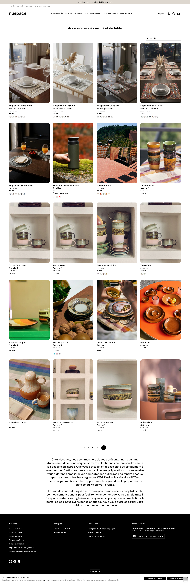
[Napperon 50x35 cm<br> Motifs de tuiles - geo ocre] (24, 117)
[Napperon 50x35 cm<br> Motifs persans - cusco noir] (109, 117)
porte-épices (55, 502)
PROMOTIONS (126, 13)
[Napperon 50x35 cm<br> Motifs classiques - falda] (65, 117)
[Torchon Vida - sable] (98, 194)
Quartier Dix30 (59, 532)
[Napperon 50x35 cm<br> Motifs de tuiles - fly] (16, 117)
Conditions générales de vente (22, 551)
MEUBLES (81, 13)
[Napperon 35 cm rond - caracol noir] (21, 194)
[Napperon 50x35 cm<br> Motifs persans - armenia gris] (101, 117)
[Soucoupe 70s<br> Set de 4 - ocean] (54, 354)
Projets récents (94, 532)
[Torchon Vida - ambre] (101, 194)
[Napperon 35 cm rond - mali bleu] (24, 194)
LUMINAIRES (95, 13)
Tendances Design (17, 540)
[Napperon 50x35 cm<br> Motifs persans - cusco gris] (106, 117)
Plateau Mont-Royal (61, 529)
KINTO (133, 477)
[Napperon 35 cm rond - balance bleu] (10, 194)
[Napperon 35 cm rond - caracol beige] (19, 194)
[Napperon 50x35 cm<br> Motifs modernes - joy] (155, 117)
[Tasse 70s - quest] (144, 274)
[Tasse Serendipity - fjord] (106, 274)
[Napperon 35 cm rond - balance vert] (16, 194)
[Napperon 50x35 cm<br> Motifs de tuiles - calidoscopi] (13, 117)
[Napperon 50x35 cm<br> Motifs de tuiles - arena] (10, 117)
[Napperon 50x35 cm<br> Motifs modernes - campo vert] (147, 117)
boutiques (29, 6)
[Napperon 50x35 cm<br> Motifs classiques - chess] (57, 117)
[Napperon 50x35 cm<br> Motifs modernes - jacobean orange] (153, 117)
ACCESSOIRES (110, 13)
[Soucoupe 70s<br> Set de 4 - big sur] (60, 354)
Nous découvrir (15, 536)
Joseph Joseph (132, 491)
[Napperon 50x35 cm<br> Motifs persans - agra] (98, 117)
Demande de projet (96, 536)
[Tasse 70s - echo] (142, 274)
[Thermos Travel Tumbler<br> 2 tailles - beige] (57, 197)
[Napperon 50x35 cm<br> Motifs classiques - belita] (54, 117)
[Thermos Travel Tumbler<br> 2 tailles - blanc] (54, 197)
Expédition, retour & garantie (21, 547)
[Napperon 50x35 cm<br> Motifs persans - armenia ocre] (103, 117)
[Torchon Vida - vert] (103, 194)
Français (93, 571)
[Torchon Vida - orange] (106, 194)
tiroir (138, 498)
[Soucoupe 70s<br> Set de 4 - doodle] (57, 354)
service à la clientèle (17, 6)
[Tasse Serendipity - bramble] (101, 274)
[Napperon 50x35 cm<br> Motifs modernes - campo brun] (144, 117)
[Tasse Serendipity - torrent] (103, 274)
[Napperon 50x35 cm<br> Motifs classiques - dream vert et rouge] (62, 117)
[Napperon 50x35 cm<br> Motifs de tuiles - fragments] (19, 117)
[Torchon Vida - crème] (109, 194)
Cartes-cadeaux (16, 532)
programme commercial (42, 6)
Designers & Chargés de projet (101, 529)
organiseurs (100, 498)
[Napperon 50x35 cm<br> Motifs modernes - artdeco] (142, 117)
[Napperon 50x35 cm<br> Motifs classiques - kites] (68, 117)
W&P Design (105, 477)
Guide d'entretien (16, 544)
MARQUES (69, 13)
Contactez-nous (16, 529)
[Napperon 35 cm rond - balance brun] (13, 194)
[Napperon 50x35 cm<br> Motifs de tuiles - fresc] (21, 117)
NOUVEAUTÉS (57, 13)
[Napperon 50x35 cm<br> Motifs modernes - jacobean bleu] (150, 117)
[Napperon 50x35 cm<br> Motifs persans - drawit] (112, 117)
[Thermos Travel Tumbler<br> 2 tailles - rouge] (60, 197)
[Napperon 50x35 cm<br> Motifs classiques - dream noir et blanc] (60, 117)
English (161, 13)
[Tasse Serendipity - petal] (98, 274)
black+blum (77, 481)
